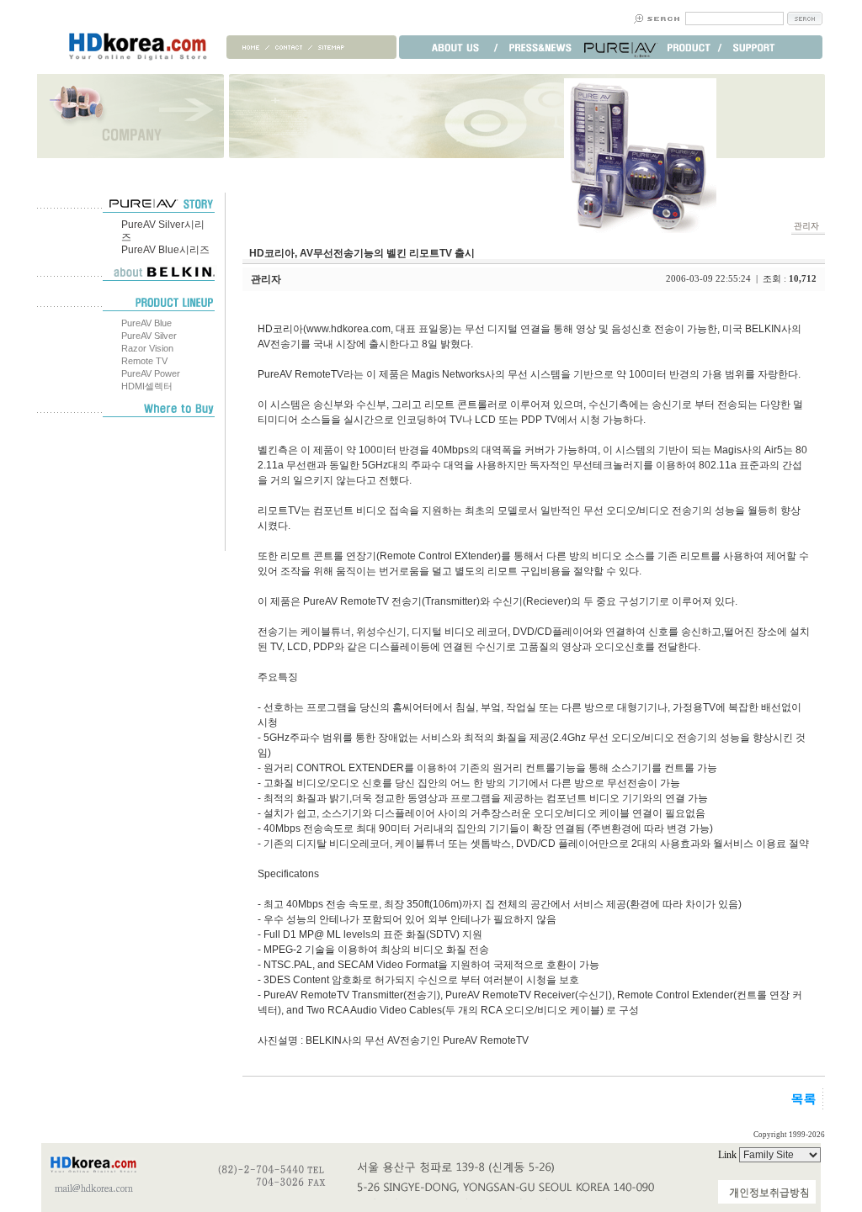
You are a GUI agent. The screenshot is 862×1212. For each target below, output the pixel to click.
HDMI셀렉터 (147, 386)
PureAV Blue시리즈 (165, 250)
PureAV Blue (146, 323)
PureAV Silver (149, 336)
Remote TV (144, 361)
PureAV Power (150, 373)
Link (728, 1155)
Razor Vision (147, 348)
